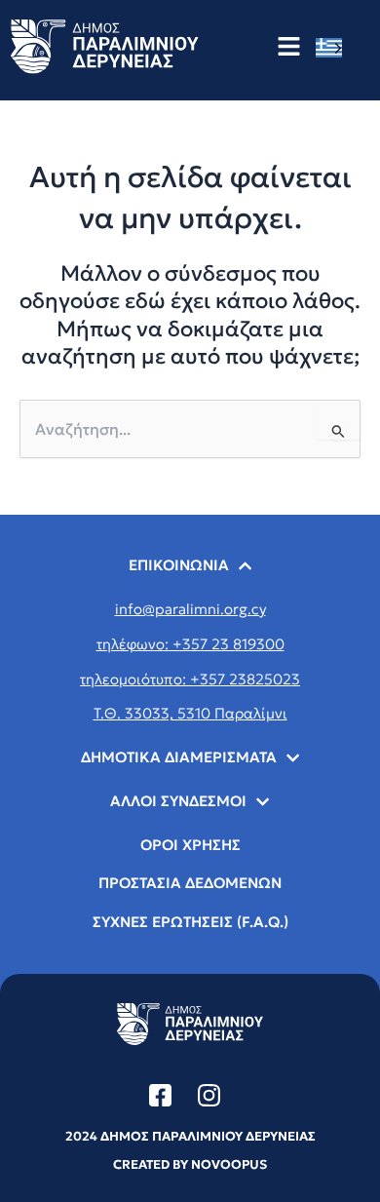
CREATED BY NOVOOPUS (190, 1164)
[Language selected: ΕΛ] (334, 47)
